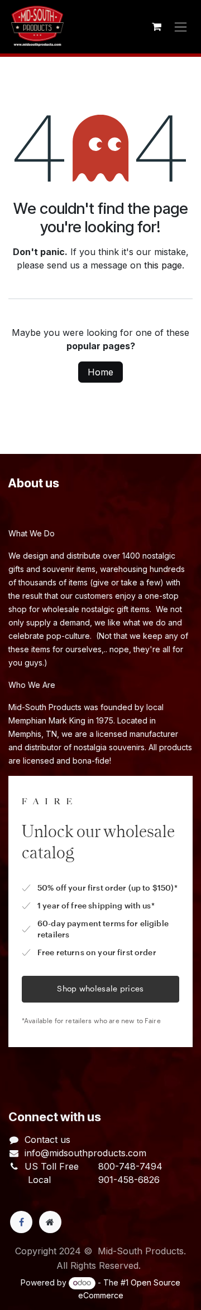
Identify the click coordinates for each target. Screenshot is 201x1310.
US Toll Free (52, 1166)
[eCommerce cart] (156, 26)
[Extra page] (50, 1222)
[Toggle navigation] (181, 27)
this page (163, 265)
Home (100, 372)
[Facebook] (21, 1222)
